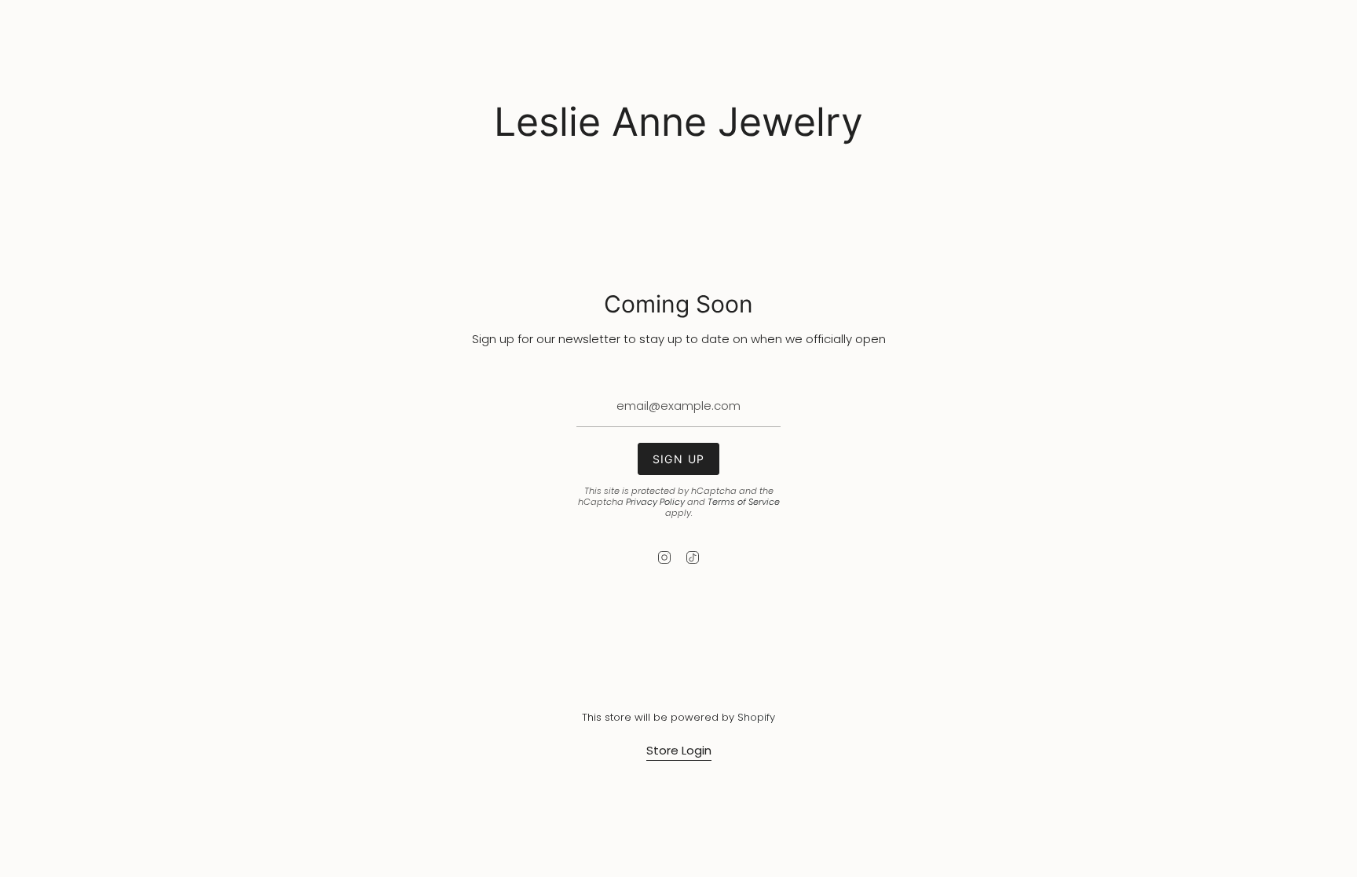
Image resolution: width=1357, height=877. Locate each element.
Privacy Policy (655, 501)
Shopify (756, 717)
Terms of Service (744, 501)
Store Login (678, 750)
